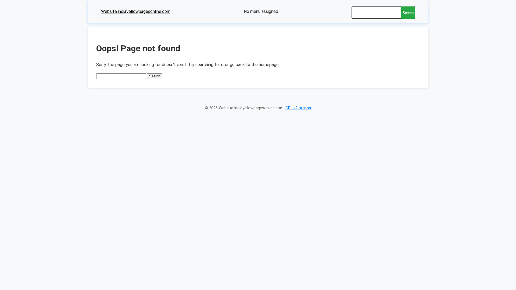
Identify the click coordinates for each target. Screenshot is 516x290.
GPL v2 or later (298, 108)
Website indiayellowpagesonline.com (135, 11)
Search (408, 13)
